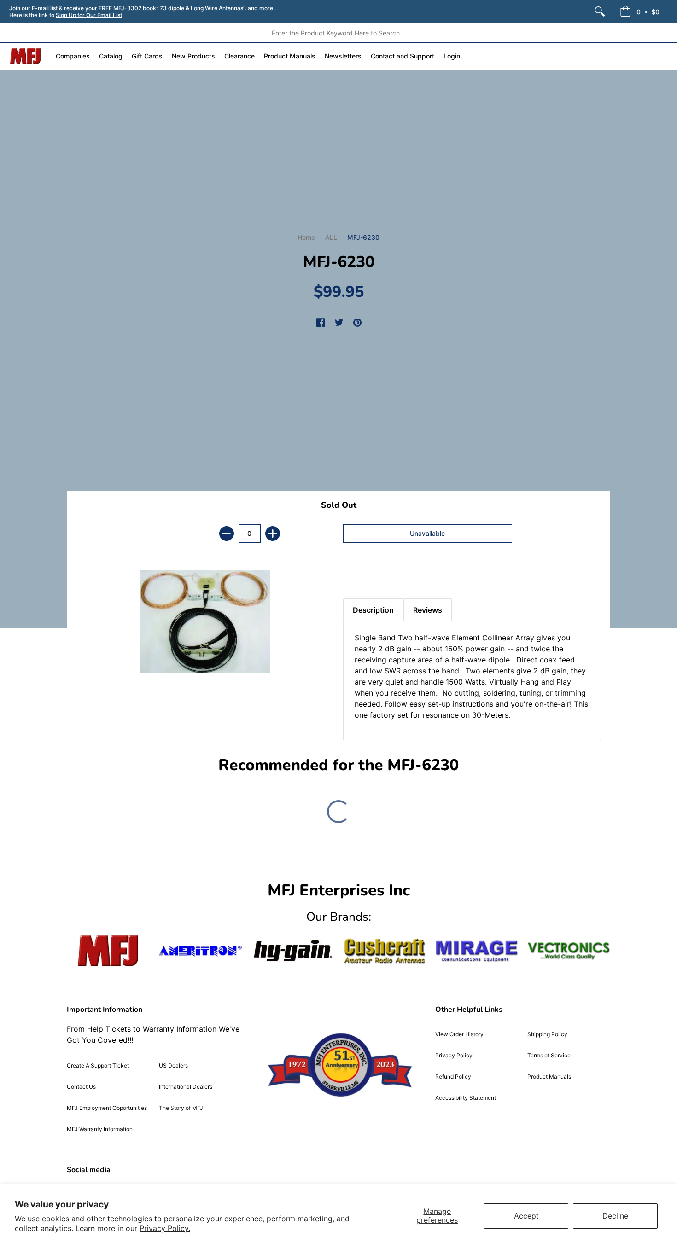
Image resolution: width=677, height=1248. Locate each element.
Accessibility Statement (465, 1097)
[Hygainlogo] (292, 951)
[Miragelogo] (476, 951)
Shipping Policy (547, 1034)
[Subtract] (226, 533)
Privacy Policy (454, 1055)
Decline (615, 1215)
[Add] (272, 533)
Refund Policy (453, 1076)
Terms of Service (549, 1055)
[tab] (359, 575)
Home (306, 237)
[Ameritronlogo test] (200, 951)
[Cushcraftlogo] (384, 951)
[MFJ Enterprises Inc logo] (25, 56)
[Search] (600, 11)
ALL (331, 237)
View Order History (459, 1034)
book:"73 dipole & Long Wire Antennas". (194, 8)
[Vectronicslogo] (568, 951)
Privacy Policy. (165, 1228)
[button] (640, 11)
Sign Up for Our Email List (89, 15)
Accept (526, 1215)
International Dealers (185, 1086)
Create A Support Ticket (98, 1065)
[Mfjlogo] (108, 951)
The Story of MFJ (181, 1107)
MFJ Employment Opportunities (107, 1107)
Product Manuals (549, 1076)
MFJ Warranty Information (100, 1129)
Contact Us (81, 1086)
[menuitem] (600, 11)
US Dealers (173, 1065)
